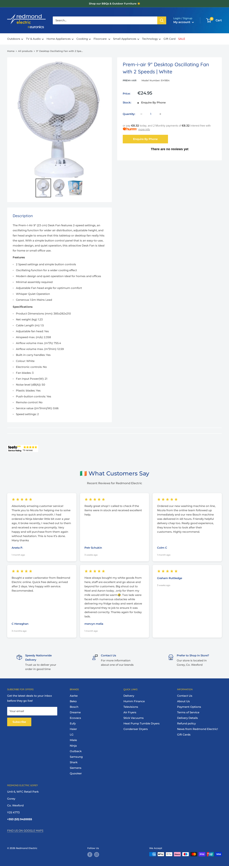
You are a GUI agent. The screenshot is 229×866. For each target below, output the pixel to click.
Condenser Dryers (135, 729)
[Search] (161, 20)
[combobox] (105, 20)
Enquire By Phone (145, 139)
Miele (73, 740)
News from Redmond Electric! (197, 729)
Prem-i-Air (129, 80)
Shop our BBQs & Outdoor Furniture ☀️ (114, 3)
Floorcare (100, 39)
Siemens (75, 768)
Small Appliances (124, 39)
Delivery (128, 695)
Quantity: (129, 114)
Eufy (73, 723)
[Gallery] (59, 130)
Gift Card (170, 39)
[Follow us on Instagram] (96, 854)
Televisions (130, 706)
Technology (150, 39)
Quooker (76, 773)
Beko (73, 701)
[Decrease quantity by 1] (141, 114)
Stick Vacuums (133, 718)
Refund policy (186, 723)
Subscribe (19, 722)
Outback (76, 751)
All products (25, 51)
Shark (73, 762)
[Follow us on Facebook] (89, 854)
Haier (73, 729)
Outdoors (13, 39)
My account (182, 22)
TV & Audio (33, 39)
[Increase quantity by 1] (160, 114)
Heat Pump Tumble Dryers (141, 723)
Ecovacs (75, 718)
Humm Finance (134, 701)
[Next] (102, 119)
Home (10, 51)
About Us (183, 701)
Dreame (75, 712)
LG (72, 734)
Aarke (74, 695)
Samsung (76, 756)
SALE (181, 39)
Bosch (74, 706)
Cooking (82, 39)
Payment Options (189, 706)
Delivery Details (187, 718)
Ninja (73, 745)
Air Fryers (129, 712)
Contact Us (184, 695)
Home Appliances (59, 39)
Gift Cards (184, 734)
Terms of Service (188, 712)
